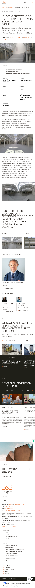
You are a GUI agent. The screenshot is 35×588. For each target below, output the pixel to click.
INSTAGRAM (17, 504)
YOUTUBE (23, 504)
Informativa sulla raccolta (10, 586)
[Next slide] (32, 234)
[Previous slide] (22, 234)
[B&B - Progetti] (7, 491)
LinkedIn (19, 37)
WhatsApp (28, 37)
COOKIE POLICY (15, 526)
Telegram (5, 39)
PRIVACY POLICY (6, 526)
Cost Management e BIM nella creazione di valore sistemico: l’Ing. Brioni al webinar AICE (11, 412)
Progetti (11, 7)
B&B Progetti (5, 7)
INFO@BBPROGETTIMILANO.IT (12, 511)
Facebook (13, 37)
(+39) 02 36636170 (8, 506)
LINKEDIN (10, 504)
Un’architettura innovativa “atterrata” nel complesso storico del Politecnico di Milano (11, 362)
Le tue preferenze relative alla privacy (18, 583)
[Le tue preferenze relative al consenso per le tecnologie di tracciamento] (33, 441)
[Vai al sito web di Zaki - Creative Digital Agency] (30, 579)
